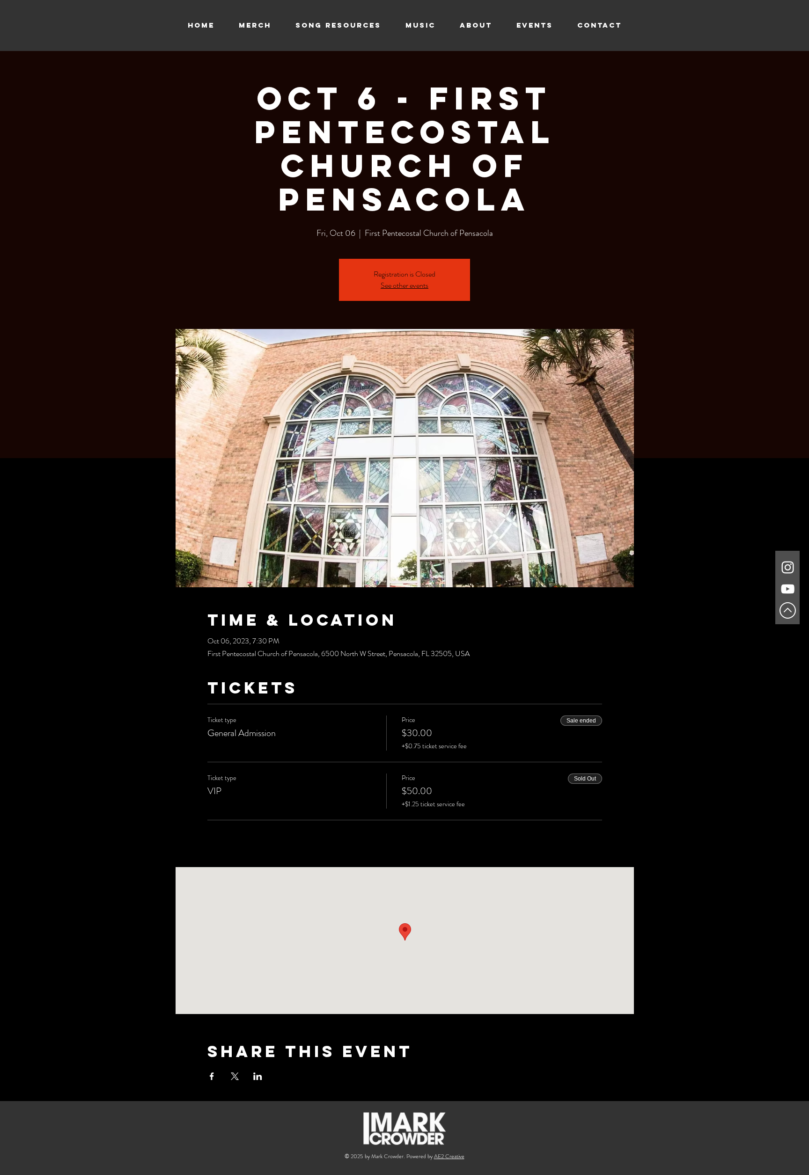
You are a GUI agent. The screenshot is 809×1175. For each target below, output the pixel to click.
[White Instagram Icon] (788, 567)
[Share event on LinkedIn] (257, 1076)
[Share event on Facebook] (211, 1076)
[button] (420, 25)
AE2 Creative (449, 1156)
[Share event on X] (234, 1076)
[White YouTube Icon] (788, 589)
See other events (404, 285)
